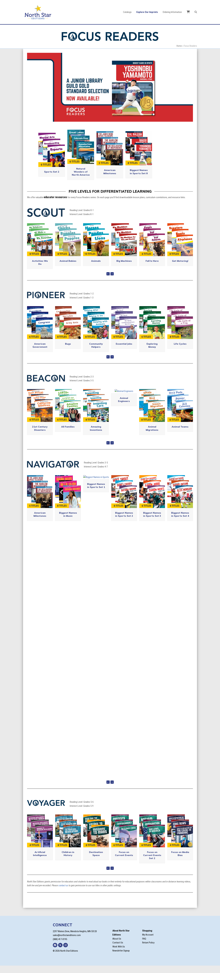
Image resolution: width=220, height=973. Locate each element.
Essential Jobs (124, 350)
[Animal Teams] (180, 412)
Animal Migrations (152, 435)
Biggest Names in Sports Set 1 (96, 492)
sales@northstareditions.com (67, 941)
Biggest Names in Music (68, 521)
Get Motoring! (180, 267)
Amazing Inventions (96, 435)
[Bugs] (68, 329)
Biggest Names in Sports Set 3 (152, 521)
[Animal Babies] (68, 246)
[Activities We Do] (40, 246)
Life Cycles (180, 350)
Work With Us (118, 953)
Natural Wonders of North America (81, 178)
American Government (40, 352)
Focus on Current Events (124, 860)
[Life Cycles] (180, 329)
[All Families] (68, 412)
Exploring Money (152, 352)
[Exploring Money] (152, 329)
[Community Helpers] (96, 329)
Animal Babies (68, 267)
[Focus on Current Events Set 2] (152, 837)
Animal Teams (180, 433)
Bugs (68, 350)
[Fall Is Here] (152, 246)
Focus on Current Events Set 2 (152, 862)
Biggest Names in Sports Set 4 (180, 521)
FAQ (144, 945)
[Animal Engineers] (124, 397)
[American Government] (40, 329)
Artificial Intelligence (40, 860)
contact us (63, 892)
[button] (195, 12)
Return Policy (148, 949)
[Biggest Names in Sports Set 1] (96, 483)
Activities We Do (40, 269)
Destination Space (96, 860)
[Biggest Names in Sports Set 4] (180, 498)
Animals (96, 267)
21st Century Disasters (40, 435)
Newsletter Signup (121, 957)
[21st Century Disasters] (40, 412)
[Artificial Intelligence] (40, 837)
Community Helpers (96, 352)
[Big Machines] (124, 246)
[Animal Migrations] (152, 412)
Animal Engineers (124, 406)
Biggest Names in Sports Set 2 (124, 521)
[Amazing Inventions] (96, 412)
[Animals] (96, 246)
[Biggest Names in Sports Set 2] (124, 498)
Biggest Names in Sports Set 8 (139, 179)
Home (179, 46)
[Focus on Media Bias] (180, 837)
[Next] (112, 280)
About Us (116, 945)
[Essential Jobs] (124, 329)
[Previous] (108, 280)
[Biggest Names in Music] (68, 498)
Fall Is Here (152, 267)
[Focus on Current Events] (124, 837)
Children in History (68, 860)
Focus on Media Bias (180, 860)
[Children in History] (68, 837)
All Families (68, 433)
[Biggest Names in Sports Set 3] (152, 498)
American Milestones (109, 179)
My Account (147, 941)
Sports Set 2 (51, 178)
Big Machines (124, 267)
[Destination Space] (96, 837)
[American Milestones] (40, 498)
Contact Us (117, 949)
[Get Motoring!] (180, 246)
